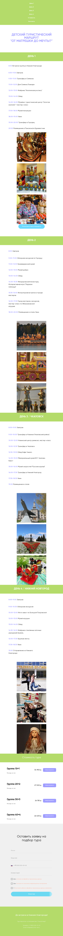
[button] (31, 226)
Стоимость (31, 18)
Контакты (31, 21)
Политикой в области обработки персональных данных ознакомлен (33, 888)
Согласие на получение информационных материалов (31, 883)
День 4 (31, 14)
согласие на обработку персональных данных (29, 879)
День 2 (31, 7)
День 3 (31, 10)
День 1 (31, 3)
